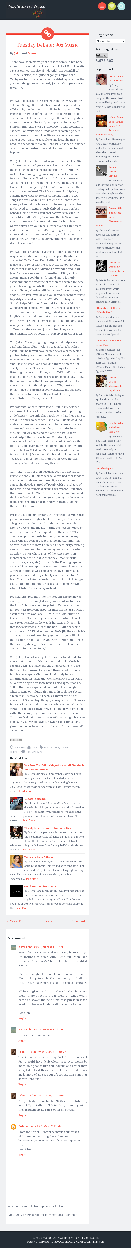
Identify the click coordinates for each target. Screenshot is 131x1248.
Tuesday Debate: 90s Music (47, 45)
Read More (25, 791)
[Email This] (11, 739)
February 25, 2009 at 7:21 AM (43, 1126)
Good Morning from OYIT (40, 886)
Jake (17, 53)
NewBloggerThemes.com (90, 1241)
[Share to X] (17, 739)
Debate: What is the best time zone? (116, 427)
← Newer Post (15, 921)
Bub (21, 1126)
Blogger (94, 1238)
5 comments (34, 752)
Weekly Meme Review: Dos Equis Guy (47, 828)
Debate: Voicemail (35, 798)
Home (48, 921)
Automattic (46, 1241)
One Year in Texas (62, 1238)
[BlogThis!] (14, 739)
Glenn (31, 53)
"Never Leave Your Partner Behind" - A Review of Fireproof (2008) (110, 126)
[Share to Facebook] (20, 739)
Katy (21, 947)
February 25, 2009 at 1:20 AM (47, 1051)
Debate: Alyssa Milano (38, 857)
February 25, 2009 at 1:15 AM (44, 947)
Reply (22, 1018)
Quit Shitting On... (105, 468)
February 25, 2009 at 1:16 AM (44, 1029)
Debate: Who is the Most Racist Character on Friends (109, 217)
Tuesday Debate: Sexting (113, 171)
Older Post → (80, 921)
